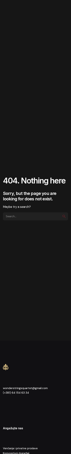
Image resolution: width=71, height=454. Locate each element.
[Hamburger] (9, 9)
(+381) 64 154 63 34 (16, 393)
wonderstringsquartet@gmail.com (25, 388)
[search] (64, 216)
